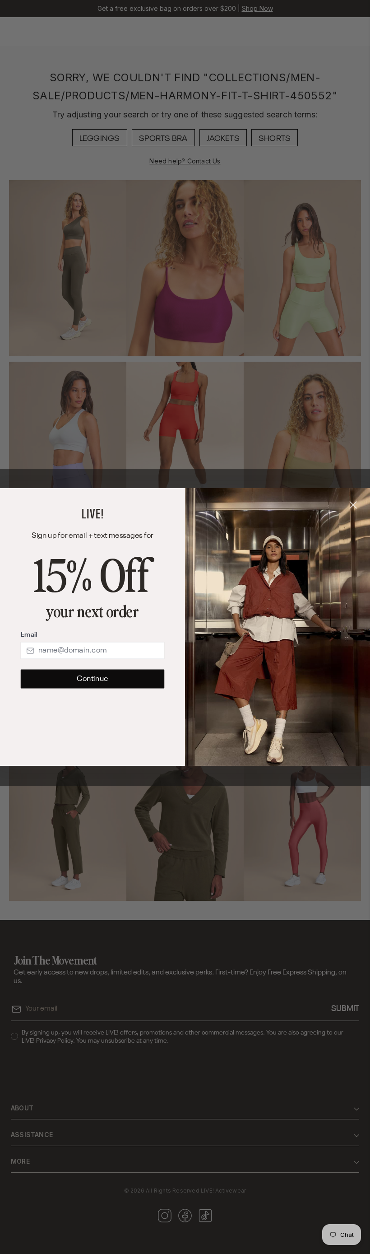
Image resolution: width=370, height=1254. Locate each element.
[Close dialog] (353, 505)
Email (29, 634)
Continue (92, 679)
